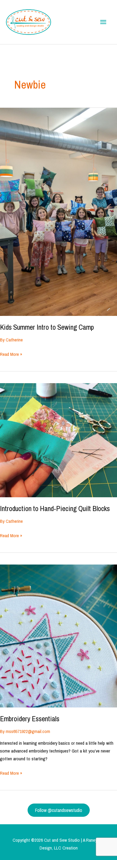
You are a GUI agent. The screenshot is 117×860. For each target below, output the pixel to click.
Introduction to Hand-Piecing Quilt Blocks (55, 508)
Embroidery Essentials (29, 718)
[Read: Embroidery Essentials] (58, 635)
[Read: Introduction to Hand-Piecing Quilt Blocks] (58, 440)
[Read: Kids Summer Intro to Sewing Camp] (58, 211)
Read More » (11, 354)
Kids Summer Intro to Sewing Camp (47, 327)
